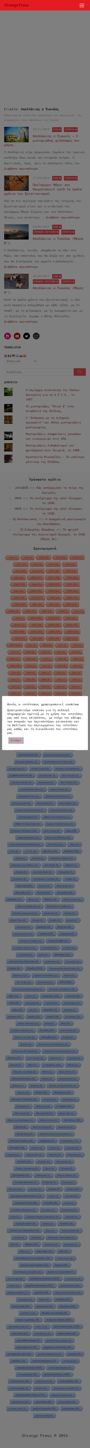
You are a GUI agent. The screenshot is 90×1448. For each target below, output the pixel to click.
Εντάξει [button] (16, 740)
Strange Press (16, 5)
